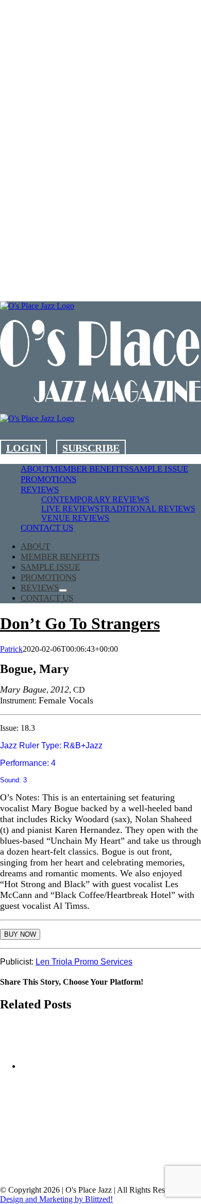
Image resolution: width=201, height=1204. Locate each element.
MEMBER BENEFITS (87, 1145)
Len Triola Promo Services (84, 961)
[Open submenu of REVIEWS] (63, 590)
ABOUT (111, 1135)
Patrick (11, 649)
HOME (61, 1135)
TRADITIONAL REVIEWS (87, 1163)
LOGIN (23, 448)
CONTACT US (140, 1173)
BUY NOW (20, 934)
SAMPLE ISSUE (64, 1173)
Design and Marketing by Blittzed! (56, 1199)
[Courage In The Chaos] (65, 1066)
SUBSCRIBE (91, 448)
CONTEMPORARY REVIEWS (87, 1154)
